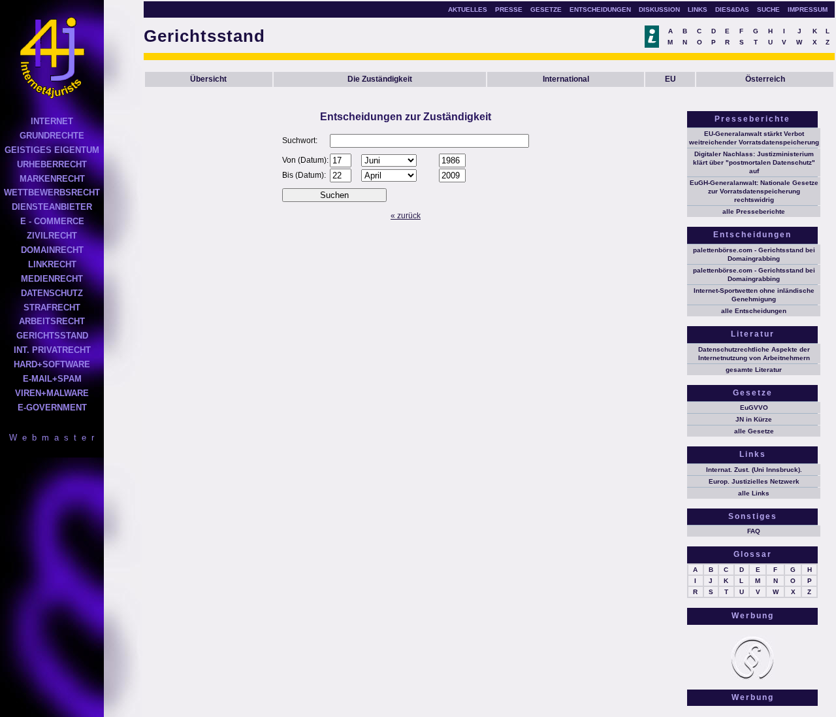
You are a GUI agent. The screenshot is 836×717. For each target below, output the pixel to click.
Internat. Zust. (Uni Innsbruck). (754, 469)
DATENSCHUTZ (52, 293)
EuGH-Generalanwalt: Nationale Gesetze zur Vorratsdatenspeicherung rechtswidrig (754, 191)
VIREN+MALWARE (52, 393)
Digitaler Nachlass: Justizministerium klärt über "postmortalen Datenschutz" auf (754, 162)
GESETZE (546, 9)
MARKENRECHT (52, 179)
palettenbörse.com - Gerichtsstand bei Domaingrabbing (754, 254)
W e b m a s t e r (52, 437)
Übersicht (208, 79)
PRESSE (508, 9)
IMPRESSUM (808, 9)
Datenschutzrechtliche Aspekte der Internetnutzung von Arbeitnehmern (754, 353)
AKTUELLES (467, 9)
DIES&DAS (732, 9)
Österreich (765, 79)
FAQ (753, 531)
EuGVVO (754, 407)
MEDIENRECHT (52, 279)
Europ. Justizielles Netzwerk (754, 481)
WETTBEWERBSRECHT (52, 192)
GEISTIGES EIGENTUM (52, 150)
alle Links (753, 493)
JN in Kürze (753, 419)
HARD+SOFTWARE (52, 364)
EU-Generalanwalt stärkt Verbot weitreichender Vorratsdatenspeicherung (754, 138)
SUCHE (768, 9)
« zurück (406, 215)
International (566, 79)
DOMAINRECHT (52, 250)
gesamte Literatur (754, 369)
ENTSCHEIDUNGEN (600, 9)
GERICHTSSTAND (52, 336)
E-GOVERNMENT (52, 407)
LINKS (697, 9)
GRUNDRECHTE (52, 136)
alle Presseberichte (753, 211)
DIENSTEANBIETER (52, 207)
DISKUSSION (659, 9)
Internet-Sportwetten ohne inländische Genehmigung (754, 295)
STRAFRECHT (52, 307)
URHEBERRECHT (52, 164)
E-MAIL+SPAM (52, 379)
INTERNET (52, 121)
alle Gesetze (754, 431)
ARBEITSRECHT (52, 321)
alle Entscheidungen (753, 310)
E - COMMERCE (52, 221)
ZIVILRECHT (52, 236)
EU (670, 79)
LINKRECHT (52, 264)
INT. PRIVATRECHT (52, 350)
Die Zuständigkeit (379, 79)
